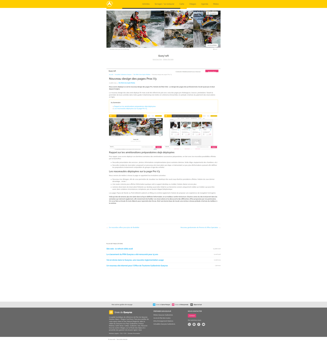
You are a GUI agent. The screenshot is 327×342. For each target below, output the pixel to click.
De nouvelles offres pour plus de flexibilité (124, 227)
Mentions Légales (114, 333)
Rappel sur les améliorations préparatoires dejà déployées (135, 106)
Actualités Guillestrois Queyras (123, 74)
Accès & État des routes (161, 318)
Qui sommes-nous (194, 320)
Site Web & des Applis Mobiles (141, 74)
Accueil (111, 74)
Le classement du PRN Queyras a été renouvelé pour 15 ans (132, 254)
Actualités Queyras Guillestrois (164, 324)
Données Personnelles (134, 333)
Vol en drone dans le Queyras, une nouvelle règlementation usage (135, 260)
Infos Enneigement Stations (163, 321)
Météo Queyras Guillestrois (163, 315)
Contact (192, 316)
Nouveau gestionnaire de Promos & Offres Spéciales (199, 227)
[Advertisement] (160, 289)
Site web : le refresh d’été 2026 (119, 249)
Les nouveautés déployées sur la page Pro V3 (130, 108)
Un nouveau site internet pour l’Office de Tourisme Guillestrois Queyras (137, 266)
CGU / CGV (123, 333)
